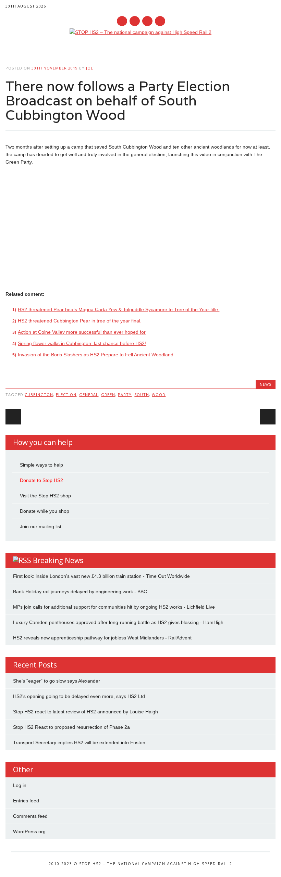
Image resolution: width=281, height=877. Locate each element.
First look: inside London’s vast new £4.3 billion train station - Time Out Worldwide (101, 576)
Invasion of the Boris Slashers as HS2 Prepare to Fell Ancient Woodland (95, 354)
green (108, 394)
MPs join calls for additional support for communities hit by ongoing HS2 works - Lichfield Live (114, 607)
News (265, 384)
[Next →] (268, 416)
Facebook (122, 21)
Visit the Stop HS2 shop (45, 495)
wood (159, 394)
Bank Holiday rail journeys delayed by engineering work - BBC (80, 591)
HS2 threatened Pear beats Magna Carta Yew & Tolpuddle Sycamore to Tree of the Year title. (118, 309)
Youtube (147, 21)
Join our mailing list (40, 526)
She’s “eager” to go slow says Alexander (56, 681)
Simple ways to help (41, 465)
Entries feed (26, 800)
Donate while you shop (44, 511)
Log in (19, 785)
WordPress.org (29, 831)
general (88, 394)
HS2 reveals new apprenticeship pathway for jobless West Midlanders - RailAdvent (102, 637)
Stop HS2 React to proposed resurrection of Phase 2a (71, 727)
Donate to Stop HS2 (41, 480)
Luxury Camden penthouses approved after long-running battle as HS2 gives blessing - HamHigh (118, 622)
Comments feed (30, 816)
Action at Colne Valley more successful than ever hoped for (82, 332)
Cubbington (39, 394)
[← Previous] (13, 416)
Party (125, 394)
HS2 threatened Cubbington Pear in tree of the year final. (80, 320)
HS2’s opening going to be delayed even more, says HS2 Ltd (79, 696)
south (141, 394)
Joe (89, 68)
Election (66, 394)
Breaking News (58, 560)
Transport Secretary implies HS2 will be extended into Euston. (80, 742)
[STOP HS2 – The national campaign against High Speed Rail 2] (140, 32)
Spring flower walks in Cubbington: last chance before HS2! (82, 343)
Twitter (135, 21)
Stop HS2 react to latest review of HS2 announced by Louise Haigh (85, 711)
